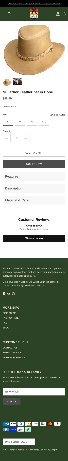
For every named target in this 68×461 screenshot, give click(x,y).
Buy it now (34, 164)
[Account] (57, 14)
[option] (34, 48)
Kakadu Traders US (18, 450)
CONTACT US (10, 347)
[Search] (11, 14)
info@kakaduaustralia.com (31, 285)
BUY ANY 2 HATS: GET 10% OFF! (34, 4)
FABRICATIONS (11, 318)
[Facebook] (4, 293)
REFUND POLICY (12, 352)
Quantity (7, 131)
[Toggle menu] (3, 14)
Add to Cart (34, 152)
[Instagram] (13, 293)
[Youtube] (8, 293)
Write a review (34, 238)
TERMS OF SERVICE (14, 357)
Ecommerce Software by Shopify (42, 450)
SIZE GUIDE (9, 313)
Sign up (11, 401)
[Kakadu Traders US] (34, 14)
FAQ (5, 323)
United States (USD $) (16, 441)
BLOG (6, 327)
